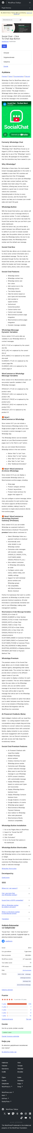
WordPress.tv (7, 1086)
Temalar (20, 1066)
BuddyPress (6, 1101)
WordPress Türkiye (12, 1109)
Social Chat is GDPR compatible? (12, 900)
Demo (10, 76)
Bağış (20, 1083)
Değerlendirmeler (9, 57)
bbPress (5, 1098)
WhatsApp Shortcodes (9, 868)
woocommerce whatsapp (24, 984)
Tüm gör (28, 1019)
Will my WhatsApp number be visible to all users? (10, 906)
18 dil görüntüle (27, 970)
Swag (20, 1086)
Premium (4, 76)
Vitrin (19, 1063)
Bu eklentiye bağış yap (9, 1052)
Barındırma (5, 1069)
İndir (4, 46)
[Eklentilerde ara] (20, 20)
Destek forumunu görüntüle (10, 1036)
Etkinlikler (20, 1080)
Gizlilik (4, 1072)
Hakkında (5, 1063)
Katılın (19, 1077)
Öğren (4, 1077)
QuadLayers (6, 877)
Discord (27, 76)
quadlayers (5, 41)
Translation (5, 919)
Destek (6, 66)
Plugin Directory (6, 8)
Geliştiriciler (5, 1083)
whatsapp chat (27, 981)
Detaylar (6, 53)
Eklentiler (20, 1069)
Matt (4, 1095)
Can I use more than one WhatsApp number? (9, 894)
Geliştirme (7, 62)
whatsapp (28, 974)
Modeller (20, 1072)
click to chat (21, 974)
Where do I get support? (10, 888)
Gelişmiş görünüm (7, 990)
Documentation (19, 76)
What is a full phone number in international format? (11, 912)
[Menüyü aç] (30, 2)
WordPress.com (8, 1092)
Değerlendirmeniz (7, 1019)
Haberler (4, 1066)
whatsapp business (25, 977)
